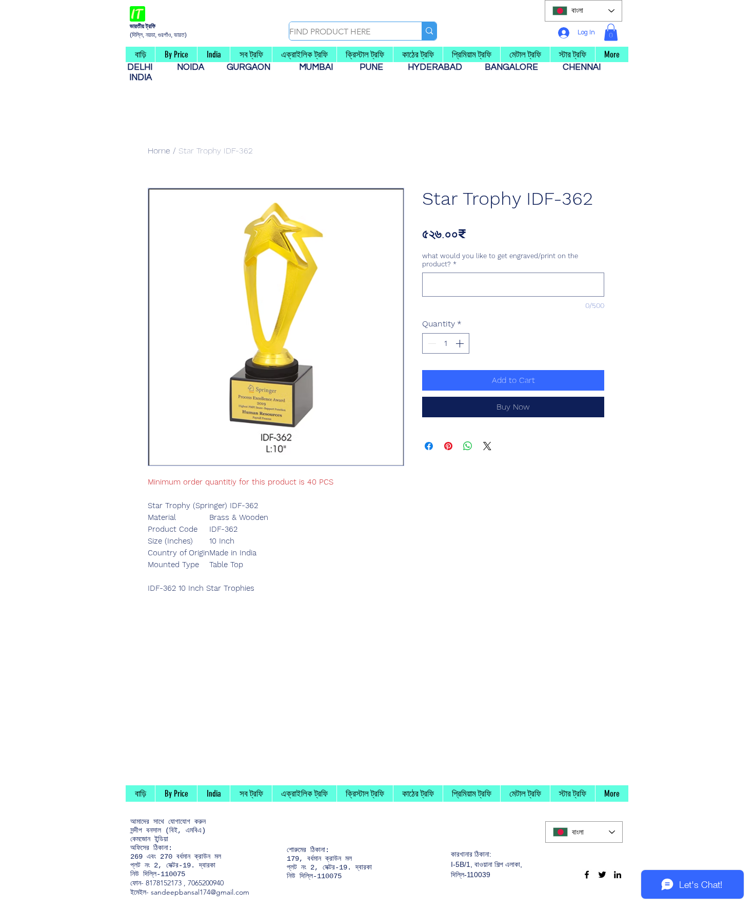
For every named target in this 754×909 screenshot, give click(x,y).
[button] (611, 32)
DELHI (144, 67)
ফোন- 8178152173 (156, 882)
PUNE (375, 67)
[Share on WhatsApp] (468, 446)
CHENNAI (583, 67)
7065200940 (206, 882)
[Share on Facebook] (429, 446)
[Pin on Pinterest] (448, 446)
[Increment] (460, 343)
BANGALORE (514, 67)
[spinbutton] (445, 343)
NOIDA (195, 67)
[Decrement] (431, 343)
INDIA (140, 77)
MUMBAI (318, 67)
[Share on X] (487, 446)
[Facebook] (587, 874)
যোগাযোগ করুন (187, 822)
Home (159, 151)
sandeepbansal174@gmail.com (200, 892)
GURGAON (251, 67)
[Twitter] (602, 874)
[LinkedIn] (617, 874)
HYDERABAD (440, 67)
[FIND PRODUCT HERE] (429, 31)
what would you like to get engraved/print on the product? (500, 260)
